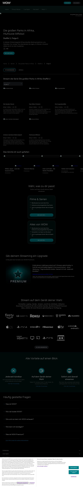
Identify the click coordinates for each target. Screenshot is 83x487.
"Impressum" (32, 482)
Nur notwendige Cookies (74, 472)
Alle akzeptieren (73, 467)
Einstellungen (73, 476)
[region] (41, 472)
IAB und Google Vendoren (42, 466)
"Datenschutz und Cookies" (22, 482)
